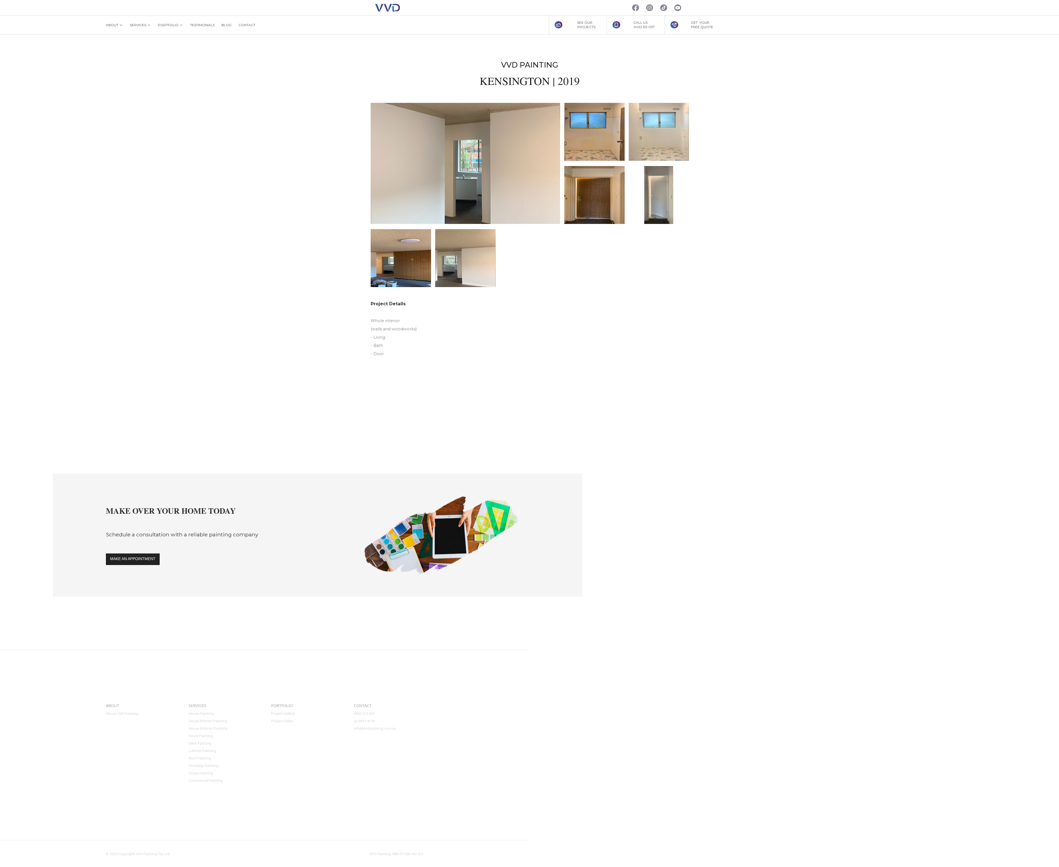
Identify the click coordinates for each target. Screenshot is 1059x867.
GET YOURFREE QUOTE (702, 24)
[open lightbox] (465, 163)
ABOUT (112, 705)
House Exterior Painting (208, 728)
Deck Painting (200, 743)
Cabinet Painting (202, 750)
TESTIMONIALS (202, 25)
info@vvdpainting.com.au (375, 728)
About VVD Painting (122, 713)
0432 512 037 (365, 713)
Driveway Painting (203, 765)
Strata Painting (201, 772)
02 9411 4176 (364, 720)
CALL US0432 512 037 (644, 24)
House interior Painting (208, 720)
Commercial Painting (206, 780)
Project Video (282, 720)
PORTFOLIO (282, 705)
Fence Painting (201, 735)
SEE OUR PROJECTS (586, 24)
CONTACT (247, 25)
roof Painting (200, 758)
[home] (387, 8)
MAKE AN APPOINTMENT (133, 558)
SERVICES (197, 705)
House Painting (201, 713)
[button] (114, 25)
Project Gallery (283, 713)
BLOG (226, 25)
